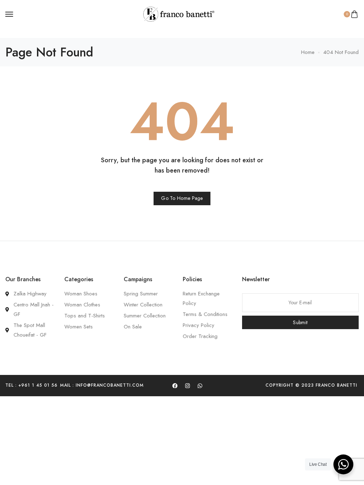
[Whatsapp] (199, 385)
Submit (300, 322)
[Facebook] (175, 385)
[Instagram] (187, 385)
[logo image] (178, 13)
